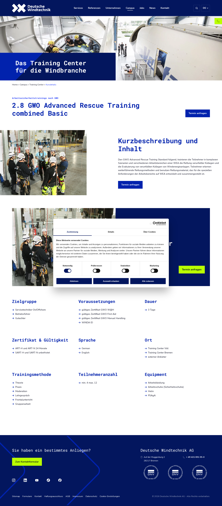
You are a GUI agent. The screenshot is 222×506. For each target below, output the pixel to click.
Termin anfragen (198, 113)
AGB (68, 496)
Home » (15, 84)
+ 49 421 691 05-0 (195, 457)
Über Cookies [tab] (149, 232)
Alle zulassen (148, 281)
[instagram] (13, 480)
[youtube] (36, 480)
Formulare (27, 496)
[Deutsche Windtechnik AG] (31, 8)
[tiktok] (48, 480)
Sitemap (16, 496)
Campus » (24, 84)
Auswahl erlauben (111, 281)
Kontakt (38, 496)
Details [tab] (111, 232)
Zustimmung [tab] (72, 232)
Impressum (78, 496)
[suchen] (197, 8)
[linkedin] (25, 480)
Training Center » (37, 84)
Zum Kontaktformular (27, 461)
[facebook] (60, 480)
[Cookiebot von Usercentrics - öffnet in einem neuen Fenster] (155, 223)
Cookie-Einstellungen (110, 496)
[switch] (96, 271)
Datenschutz (91, 496)
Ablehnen (74, 281)
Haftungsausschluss (53, 496)
